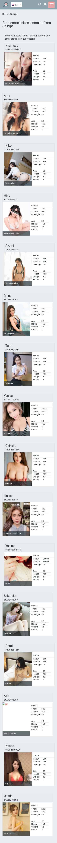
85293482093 (11, 299)
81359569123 (11, 199)
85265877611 (12, 349)
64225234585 (11, 799)
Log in (46, 4)
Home (5, 14)
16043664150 (11, 99)
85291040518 (11, 499)
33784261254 (12, 149)
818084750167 (13, 49)
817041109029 (11, 399)
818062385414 (13, 549)
